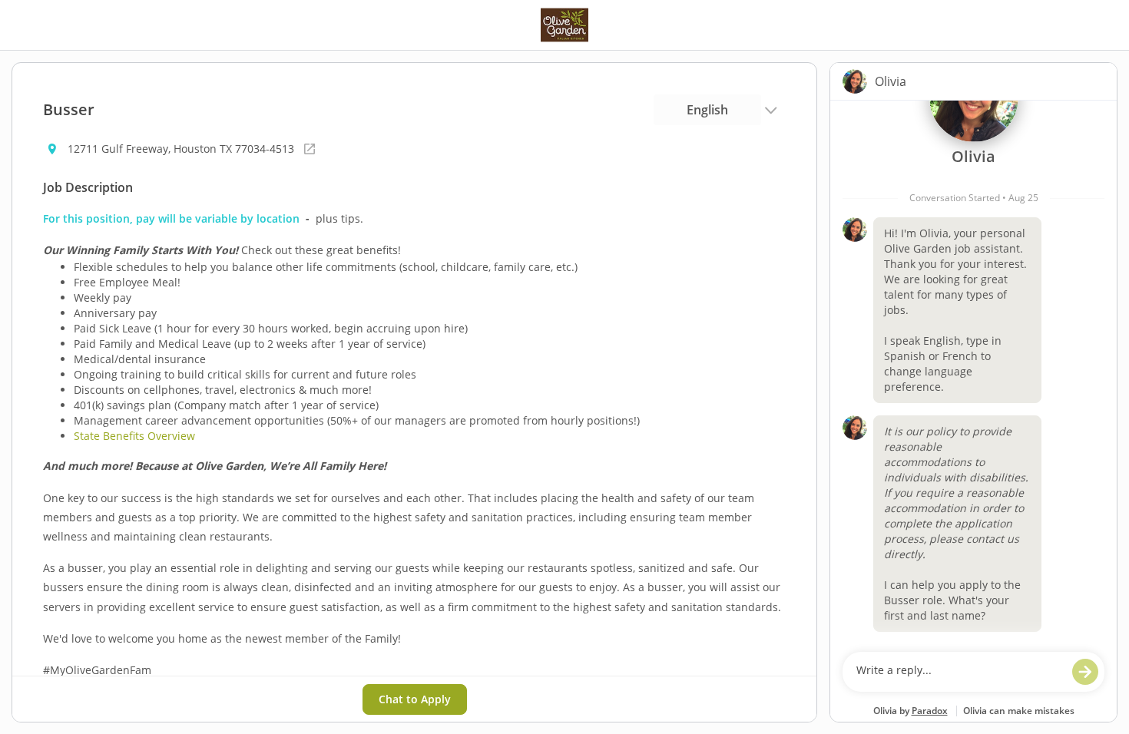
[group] (973, 372)
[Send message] (1085, 672)
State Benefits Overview (134, 435)
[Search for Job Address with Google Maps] (309, 149)
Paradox (930, 710)
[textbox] (959, 672)
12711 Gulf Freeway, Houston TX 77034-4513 (181, 148)
